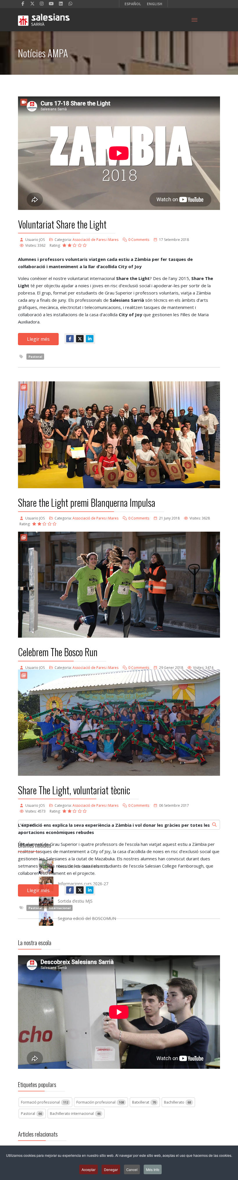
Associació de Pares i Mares (95, 239)
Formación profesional (100, 1102)
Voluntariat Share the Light (62, 224)
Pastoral (35, 356)
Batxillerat (144, 1102)
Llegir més (38, 339)
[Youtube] (51, 3)
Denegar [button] (111, 1169)
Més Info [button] (152, 1169)
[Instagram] (42, 3)
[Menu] (194, 19)
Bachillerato (177, 1102)
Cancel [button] (132, 1169)
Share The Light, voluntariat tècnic (74, 790)
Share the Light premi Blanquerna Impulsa (86, 502)
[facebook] (23, 3)
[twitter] (32, 3)
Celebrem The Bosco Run (58, 652)
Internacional (60, 908)
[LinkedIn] (61, 3)
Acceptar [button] (88, 1169)
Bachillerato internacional (75, 1113)
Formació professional (44, 1102)
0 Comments (138, 239)
